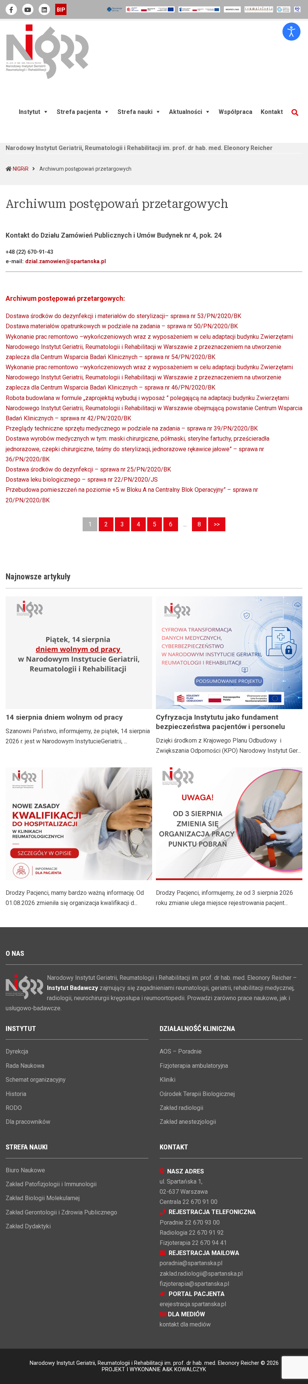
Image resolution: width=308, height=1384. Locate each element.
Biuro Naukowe (25, 1170)
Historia (16, 1093)
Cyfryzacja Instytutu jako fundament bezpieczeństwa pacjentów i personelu (220, 722)
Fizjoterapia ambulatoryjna (194, 1065)
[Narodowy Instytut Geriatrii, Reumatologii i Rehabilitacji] (47, 51)
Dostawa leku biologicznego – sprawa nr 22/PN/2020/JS (82, 479)
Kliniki (167, 1079)
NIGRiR (21, 169)
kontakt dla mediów (185, 1324)
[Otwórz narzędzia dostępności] (291, 32)
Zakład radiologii (181, 1107)
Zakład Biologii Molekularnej (43, 1198)
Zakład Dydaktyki (28, 1226)
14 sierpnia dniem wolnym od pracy (64, 717)
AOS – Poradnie (181, 1051)
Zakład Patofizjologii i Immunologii (51, 1184)
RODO (14, 1107)
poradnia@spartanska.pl (191, 1263)
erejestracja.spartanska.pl (193, 1304)
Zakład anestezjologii (188, 1121)
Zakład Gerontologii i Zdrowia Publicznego (61, 1212)
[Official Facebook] (11, 9)
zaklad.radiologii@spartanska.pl (201, 1273)
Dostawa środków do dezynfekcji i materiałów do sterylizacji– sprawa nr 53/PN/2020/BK (123, 316)
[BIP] (60, 9)
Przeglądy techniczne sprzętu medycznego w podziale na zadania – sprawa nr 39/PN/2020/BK (132, 428)
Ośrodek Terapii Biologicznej (197, 1093)
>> (217, 524)
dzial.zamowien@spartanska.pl (65, 261)
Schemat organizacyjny (36, 1079)
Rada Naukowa (25, 1065)
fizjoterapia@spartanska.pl (194, 1283)
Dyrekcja (17, 1051)
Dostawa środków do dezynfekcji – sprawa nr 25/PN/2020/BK (88, 469)
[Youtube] (27, 9)
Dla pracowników (28, 1121)
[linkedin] (44, 9)
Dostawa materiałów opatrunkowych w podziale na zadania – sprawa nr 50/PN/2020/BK (122, 326)
